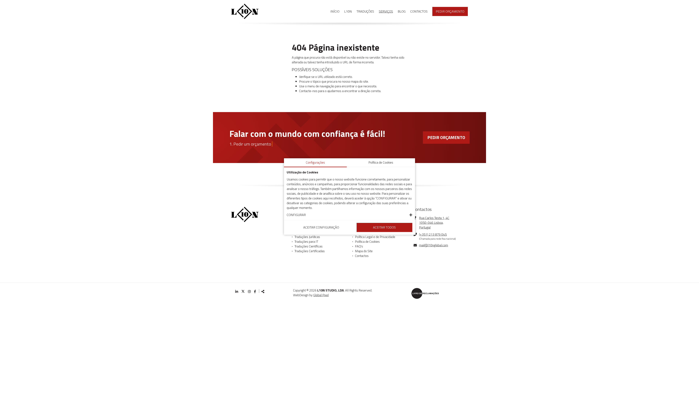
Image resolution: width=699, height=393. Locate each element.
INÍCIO (334, 11)
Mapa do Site (364, 251)
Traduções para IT (306, 241)
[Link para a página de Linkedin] (236, 291)
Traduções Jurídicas (307, 237)
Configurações (315, 162)
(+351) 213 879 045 (433, 234)
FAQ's (359, 246)
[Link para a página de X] (243, 291)
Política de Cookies (367, 241)
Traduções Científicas (309, 246)
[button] (349, 215)
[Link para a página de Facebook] (255, 291)
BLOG (402, 11)
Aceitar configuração (321, 227)
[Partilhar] (263, 291)
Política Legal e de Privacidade (375, 237)
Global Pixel (321, 295)
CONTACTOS (419, 11)
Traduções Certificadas (310, 251)
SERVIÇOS (386, 11)
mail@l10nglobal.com (433, 245)
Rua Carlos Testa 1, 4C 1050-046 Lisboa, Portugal (434, 222)
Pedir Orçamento (450, 11)
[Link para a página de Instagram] (249, 291)
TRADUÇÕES (365, 11)
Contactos (362, 255)
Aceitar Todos (384, 227)
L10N (348, 11)
